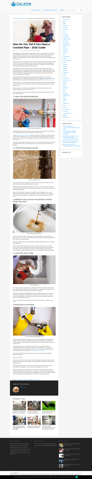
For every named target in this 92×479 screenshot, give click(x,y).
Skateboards (66, 95)
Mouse (65, 82)
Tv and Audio (66, 109)
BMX (64, 23)
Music (64, 86)
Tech (64, 101)
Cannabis (65, 29)
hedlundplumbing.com (48, 79)
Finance (65, 48)
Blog (63, 10)
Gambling (65, 50)
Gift (64, 54)
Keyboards (66, 72)
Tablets (65, 99)
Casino (65, 33)
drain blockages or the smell (37, 350)
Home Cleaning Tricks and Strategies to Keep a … (20, 449)
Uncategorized (67, 113)
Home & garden (36, 50)
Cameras (65, 27)
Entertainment (67, 45)
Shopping (65, 93)
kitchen (14, 196)
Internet (65, 66)
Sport (64, 97)
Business (65, 25)
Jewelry (65, 68)
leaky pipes (29, 379)
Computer (65, 35)
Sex (64, 91)
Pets (64, 89)
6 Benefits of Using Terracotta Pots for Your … (20, 450)
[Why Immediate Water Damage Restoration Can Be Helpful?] (19, 420)
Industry (65, 64)
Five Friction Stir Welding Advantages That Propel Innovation (69, 132)
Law (64, 76)
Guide (24, 379)
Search (81, 10)
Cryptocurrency (67, 39)
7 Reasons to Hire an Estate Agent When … (19, 445)
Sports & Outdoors (51, 10)
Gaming (65, 52)
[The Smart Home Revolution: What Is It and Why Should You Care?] (48, 420)
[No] (90, 477)
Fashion (65, 46)
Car (64, 31)
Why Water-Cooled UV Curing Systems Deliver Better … (72, 454)
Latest (64, 74)
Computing (66, 37)
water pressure (37, 379)
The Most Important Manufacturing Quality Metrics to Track (71, 128)
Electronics (66, 43)
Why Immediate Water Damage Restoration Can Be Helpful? (19, 428)
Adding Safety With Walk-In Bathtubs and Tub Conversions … (20, 453)
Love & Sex (66, 78)
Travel (64, 107)
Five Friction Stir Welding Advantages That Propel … (45, 443)
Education (65, 41)
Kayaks (65, 70)
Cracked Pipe (19, 379)
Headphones (66, 56)
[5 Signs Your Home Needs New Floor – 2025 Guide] (19, 405)
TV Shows (65, 111)
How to (65, 62)
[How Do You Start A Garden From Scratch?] (34, 405)
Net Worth (65, 88)
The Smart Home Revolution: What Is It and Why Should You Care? (48, 428)
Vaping (65, 115)
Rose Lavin (26, 50)
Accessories (66, 19)
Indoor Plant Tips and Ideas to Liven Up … (19, 447)
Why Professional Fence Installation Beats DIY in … (71, 465)
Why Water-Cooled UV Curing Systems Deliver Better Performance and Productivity (70, 137)
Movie (64, 84)
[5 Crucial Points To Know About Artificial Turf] (48, 405)
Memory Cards (67, 80)
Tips (64, 105)
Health (64, 58)
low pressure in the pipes (24, 135)
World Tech (66, 117)
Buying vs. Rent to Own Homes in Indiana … (19, 443)
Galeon (11, 472)
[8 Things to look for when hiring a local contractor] (34, 420)
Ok (76, 477)
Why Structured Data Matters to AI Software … (71, 460)
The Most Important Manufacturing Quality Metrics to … (45, 446)
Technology (66, 103)
